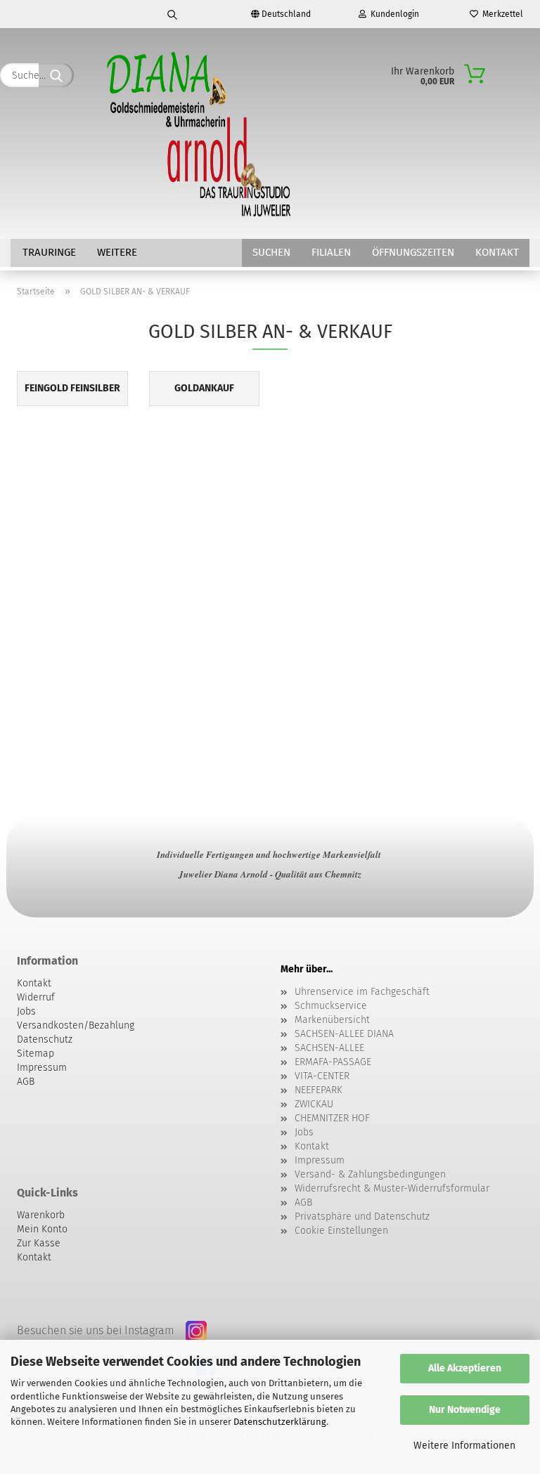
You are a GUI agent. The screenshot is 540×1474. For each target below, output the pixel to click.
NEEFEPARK (318, 1090)
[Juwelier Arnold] (200, 133)
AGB (303, 1202)
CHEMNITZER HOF (332, 1118)
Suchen (271, 252)
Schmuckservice (331, 1006)
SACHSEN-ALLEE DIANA (344, 1034)
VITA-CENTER (322, 1076)
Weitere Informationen (464, 1446)
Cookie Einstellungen (341, 1231)
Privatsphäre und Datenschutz (362, 1216)
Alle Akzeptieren (464, 1368)
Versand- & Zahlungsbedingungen (370, 1174)
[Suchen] (173, 14)
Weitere (117, 252)
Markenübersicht (332, 1020)
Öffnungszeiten (413, 252)
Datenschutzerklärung (279, 1421)
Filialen (331, 252)
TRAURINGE (49, 252)
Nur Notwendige (465, 1410)
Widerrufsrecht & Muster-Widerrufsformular (392, 1188)
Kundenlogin (392, 14)
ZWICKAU (314, 1104)
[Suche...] (56, 75)
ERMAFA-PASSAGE (333, 1062)
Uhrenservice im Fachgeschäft (362, 992)
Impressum (320, 1160)
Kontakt (497, 252)
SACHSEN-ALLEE (329, 1048)
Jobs (304, 1132)
